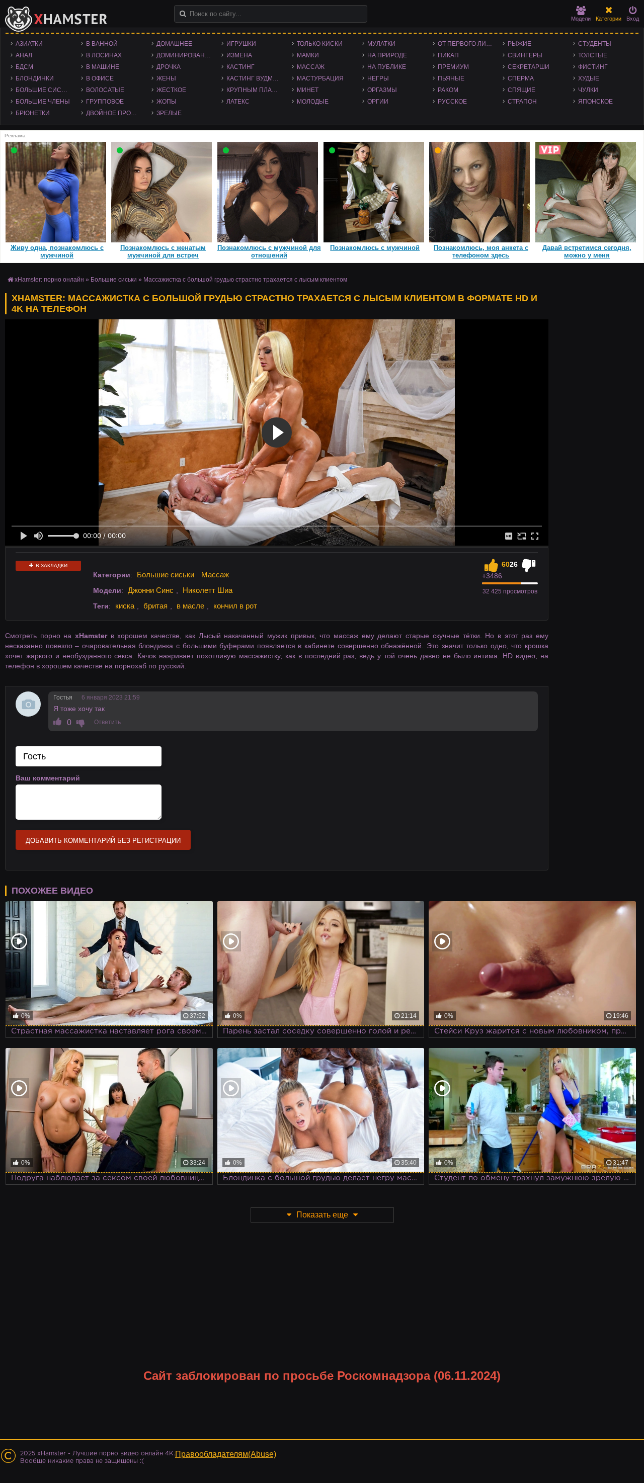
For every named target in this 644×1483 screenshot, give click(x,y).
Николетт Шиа (207, 590)
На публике (386, 66)
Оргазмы (382, 90)
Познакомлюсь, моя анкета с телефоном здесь (481, 251)
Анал (24, 55)
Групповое (105, 101)
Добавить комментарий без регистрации (103, 840)
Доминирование (184, 55)
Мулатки (381, 43)
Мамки (308, 55)
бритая (155, 605)
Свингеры (525, 55)
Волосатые (105, 90)
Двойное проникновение (116, 113)
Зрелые (169, 113)
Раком (448, 90)
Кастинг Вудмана (255, 78)
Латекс (238, 101)
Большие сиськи (44, 90)
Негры (378, 78)
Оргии (377, 101)
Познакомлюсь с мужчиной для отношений (269, 251)
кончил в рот (235, 605)
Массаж (311, 66)
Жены (166, 78)
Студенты (594, 43)
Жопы (166, 101)
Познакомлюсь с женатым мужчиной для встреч (163, 251)
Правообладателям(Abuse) (225, 1454)
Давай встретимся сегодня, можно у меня (586, 251)
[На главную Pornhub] (56, 19)
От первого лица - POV (468, 43)
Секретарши (528, 66)
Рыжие (519, 43)
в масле (190, 605)
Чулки (588, 90)
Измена (239, 55)
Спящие (521, 90)
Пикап (448, 55)
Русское (452, 101)
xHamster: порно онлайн (49, 279)
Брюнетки (33, 113)
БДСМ (24, 66)
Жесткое (171, 90)
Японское (595, 101)
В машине (102, 66)
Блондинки (35, 78)
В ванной (102, 43)
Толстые (592, 55)
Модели (581, 19)
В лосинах (104, 55)
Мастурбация (320, 78)
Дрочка (168, 66)
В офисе (100, 78)
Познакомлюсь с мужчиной (375, 247)
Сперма (521, 78)
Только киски (320, 43)
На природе (387, 55)
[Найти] (183, 14)
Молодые (313, 101)
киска (124, 605)
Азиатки (29, 43)
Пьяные (451, 78)
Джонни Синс (151, 590)
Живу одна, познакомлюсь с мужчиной (57, 251)
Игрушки (241, 43)
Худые (588, 78)
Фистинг (593, 66)
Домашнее (174, 43)
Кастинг (240, 66)
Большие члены (43, 101)
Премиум (453, 66)
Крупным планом (256, 90)
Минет (307, 90)
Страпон (522, 101)
